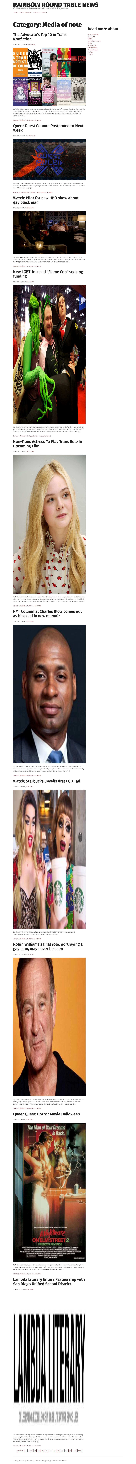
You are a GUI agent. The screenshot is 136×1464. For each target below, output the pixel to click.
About (21, 13)
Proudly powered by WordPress (23, 1461)
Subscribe (28, 13)
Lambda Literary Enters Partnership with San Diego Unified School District (49, 1281)
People (90, 54)
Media (90, 43)
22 (35, 1451)
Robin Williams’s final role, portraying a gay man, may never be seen (48, 946)
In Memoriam (92, 45)
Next (79, 1451)
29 (62, 1451)
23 (39, 1451)
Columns (27, 192)
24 (42, 1451)
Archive (44, 13)
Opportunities (33, 436)
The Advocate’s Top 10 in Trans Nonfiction (40, 36)
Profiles (90, 52)
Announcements (18, 192)
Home (16, 13)
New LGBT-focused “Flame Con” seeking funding (48, 274)
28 (58, 1451)
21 (31, 1451)
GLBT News (31, 44)
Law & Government (94, 41)
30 (66, 1451)
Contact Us (36, 13)
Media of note (24, 120)
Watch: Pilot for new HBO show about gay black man (46, 200)
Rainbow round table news (56, 5)
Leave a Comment (35, 120)
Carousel (16, 120)
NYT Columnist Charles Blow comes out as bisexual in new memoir (47, 613)
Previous (20, 1451)
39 (75, 1451)
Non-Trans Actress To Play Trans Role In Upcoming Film (47, 443)
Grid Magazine (44, 1461)
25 (46, 1451)
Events (90, 39)
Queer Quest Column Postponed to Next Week (48, 128)
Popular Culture (93, 50)
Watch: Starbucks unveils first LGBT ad (46, 781)
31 (70, 1451)
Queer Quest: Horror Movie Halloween (46, 1114)
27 (54, 1451)
